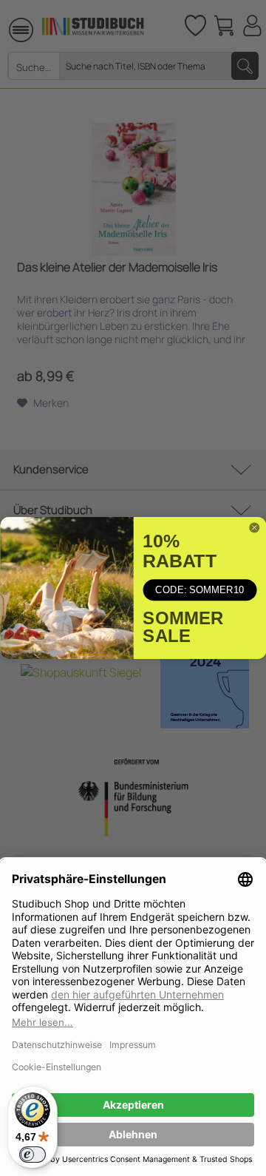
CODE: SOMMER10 (199, 589)
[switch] (32, 1154)
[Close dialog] (253, 527)
